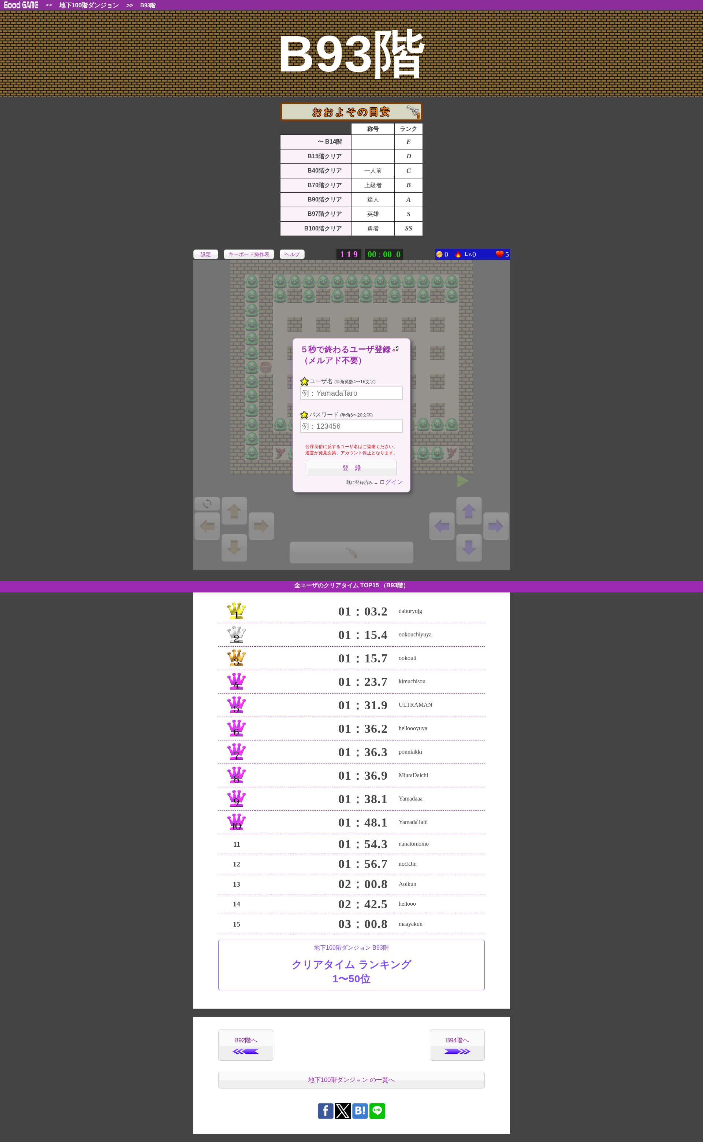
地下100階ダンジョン (89, 5)
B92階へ (245, 1040)
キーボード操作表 (248, 254)
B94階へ (457, 1040)
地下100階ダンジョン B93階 (352, 965)
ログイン (391, 482)
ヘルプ (292, 254)
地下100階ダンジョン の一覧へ (351, 1079)
